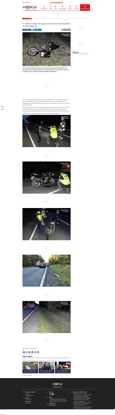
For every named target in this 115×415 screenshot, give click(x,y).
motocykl (30, 360)
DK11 (27, 360)
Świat (55, 8)
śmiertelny (42, 360)
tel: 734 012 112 (28, 399)
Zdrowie (70, 8)
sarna (38, 360)
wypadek (54, 360)
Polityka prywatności (52, 403)
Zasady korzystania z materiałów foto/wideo (80, 392)
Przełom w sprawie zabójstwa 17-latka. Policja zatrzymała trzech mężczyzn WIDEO (46, 372)
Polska (50, 8)
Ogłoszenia (76, 8)
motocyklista (34, 360)
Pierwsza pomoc (62, 8)
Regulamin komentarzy (52, 405)
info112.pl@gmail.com (56, 2)
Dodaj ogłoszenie (85, 8)
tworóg (51, 360)
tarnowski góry (46, 360)
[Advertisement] (57, 412)
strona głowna (44, 8)
